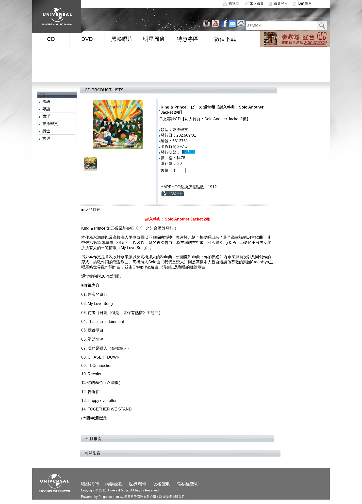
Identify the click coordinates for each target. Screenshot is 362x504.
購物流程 (114, 483)
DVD (87, 39)
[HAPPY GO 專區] (295, 39)
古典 (46, 138)
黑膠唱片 (122, 39)
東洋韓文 (50, 124)
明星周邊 (154, 39)
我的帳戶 (305, 3)
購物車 (234, 3)
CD (51, 39)
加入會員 (257, 3)
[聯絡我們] (232, 23)
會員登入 (281, 3)
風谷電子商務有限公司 (140, 497)
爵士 (46, 131)
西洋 (46, 116)
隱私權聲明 (188, 483)
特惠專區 (187, 39)
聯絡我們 (90, 483)
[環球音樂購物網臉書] (223, 23)
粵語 (46, 109)
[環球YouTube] (206, 23)
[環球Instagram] (215, 23)
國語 (46, 101)
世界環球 (138, 483)
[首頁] (55, 15)
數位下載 (225, 39)
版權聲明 (161, 483)
